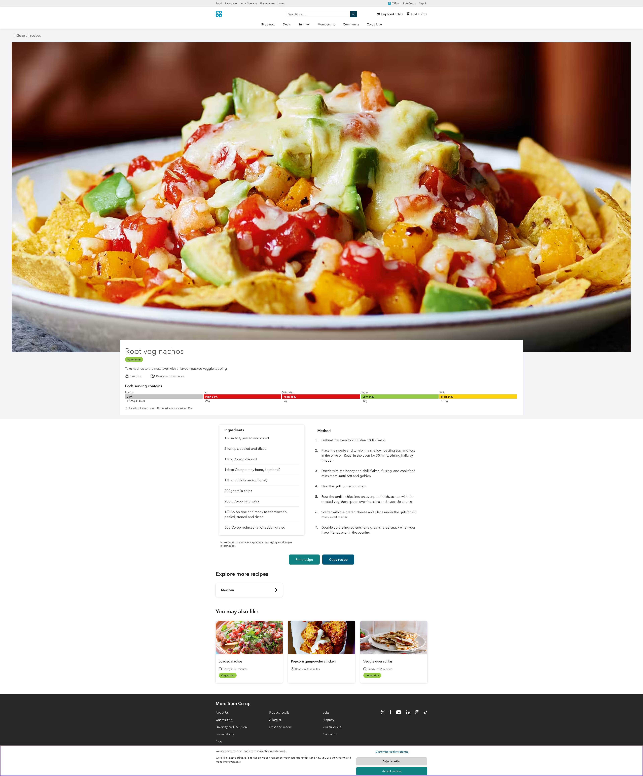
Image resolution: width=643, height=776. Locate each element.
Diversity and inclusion (231, 727)
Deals (287, 24)
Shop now (268, 24)
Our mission (224, 720)
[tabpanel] (261, 487)
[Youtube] (398, 712)
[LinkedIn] (408, 712)
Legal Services (248, 3)
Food (219, 3)
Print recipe (304, 560)
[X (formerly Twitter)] (383, 712)
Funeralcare (267, 3)
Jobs (326, 712)
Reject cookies (392, 761)
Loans (281, 3)
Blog (219, 741)
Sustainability (225, 734)
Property (328, 720)
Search (353, 14)
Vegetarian (134, 359)
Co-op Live (374, 24)
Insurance (231, 3)
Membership (326, 24)
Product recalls (279, 712)
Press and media (280, 727)
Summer (304, 24)
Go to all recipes (28, 35)
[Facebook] (390, 712)
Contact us (330, 734)
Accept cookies (391, 771)
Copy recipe (338, 560)
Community (351, 24)
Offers (396, 3)
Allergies (275, 720)
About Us (222, 712)
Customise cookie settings (392, 751)
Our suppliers (332, 727)
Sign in (423, 3)
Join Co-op (409, 3)
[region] (321, 761)
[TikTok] (425, 712)
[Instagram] (417, 712)
